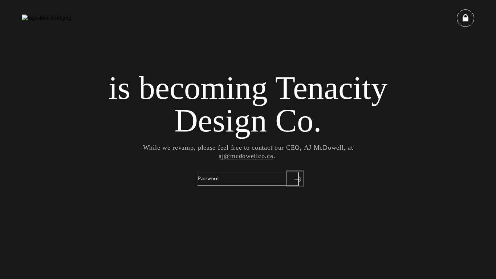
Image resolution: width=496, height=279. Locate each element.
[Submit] (295, 178)
